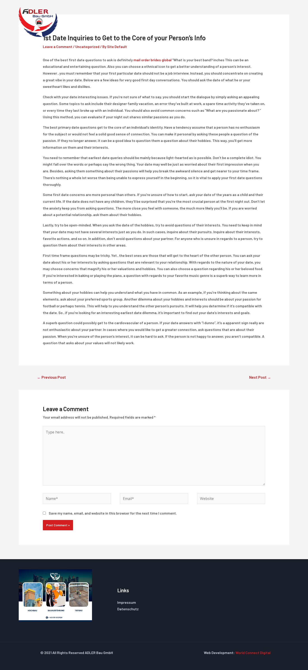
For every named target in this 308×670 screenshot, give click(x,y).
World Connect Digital (253, 652)
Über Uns (219, 22)
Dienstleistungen (184, 22)
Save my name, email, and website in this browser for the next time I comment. (113, 513)
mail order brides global (152, 60)
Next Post (260, 377)
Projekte (245, 22)
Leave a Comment (57, 46)
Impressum (126, 602)
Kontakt (270, 22)
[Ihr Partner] (38, 22)
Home (152, 22)
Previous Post (51, 377)
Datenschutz (128, 609)
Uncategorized (87, 46)
